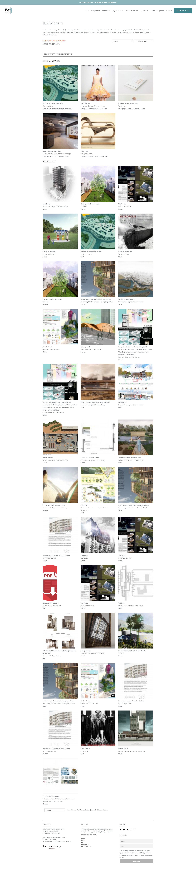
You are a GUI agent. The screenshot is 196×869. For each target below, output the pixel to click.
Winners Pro (75, 810)
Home (69, 810)
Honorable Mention (59, 40)
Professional (47, 40)
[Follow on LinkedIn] (128, 829)
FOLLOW (122, 824)
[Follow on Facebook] (121, 829)
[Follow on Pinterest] (135, 829)
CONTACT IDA (47, 824)
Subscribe (136, 861)
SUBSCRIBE (123, 835)
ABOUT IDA (84, 824)
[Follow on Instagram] (131, 829)
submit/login (183, 10)
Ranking (105, 810)
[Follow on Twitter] (124, 829)
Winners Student (85, 810)
